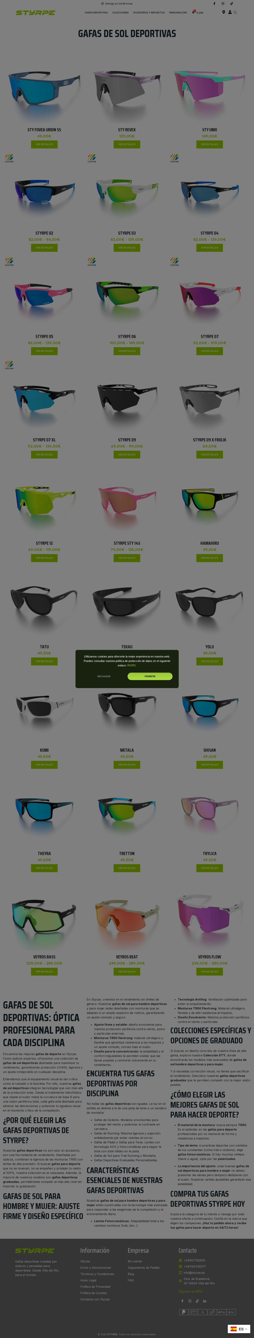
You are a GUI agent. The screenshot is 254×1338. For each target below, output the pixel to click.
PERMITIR (150, 676)
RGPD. (131, 665)
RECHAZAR (103, 676)
